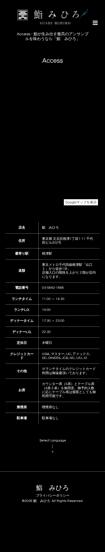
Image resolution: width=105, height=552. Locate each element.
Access (52, 60)
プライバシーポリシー (52, 495)
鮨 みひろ (52, 488)
